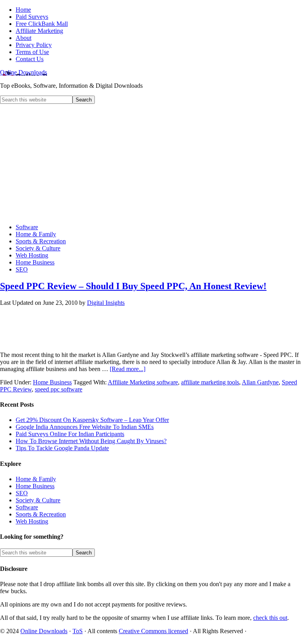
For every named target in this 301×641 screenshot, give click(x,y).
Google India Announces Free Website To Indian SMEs (85, 427)
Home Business (52, 382)
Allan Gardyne (260, 382)
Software (27, 507)
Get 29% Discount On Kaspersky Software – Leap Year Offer (92, 419)
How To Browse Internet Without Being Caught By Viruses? (91, 441)
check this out (270, 617)
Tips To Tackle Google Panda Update (62, 448)
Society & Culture (38, 500)
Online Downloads (23, 72)
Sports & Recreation (41, 514)
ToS (78, 631)
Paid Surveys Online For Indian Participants (70, 434)
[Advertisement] (150, 162)
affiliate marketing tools (210, 382)
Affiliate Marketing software (143, 382)
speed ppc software (58, 389)
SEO (22, 493)
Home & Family (36, 479)
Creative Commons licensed (153, 631)
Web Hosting (32, 521)
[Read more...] (127, 369)
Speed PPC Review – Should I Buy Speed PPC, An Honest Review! (133, 286)
